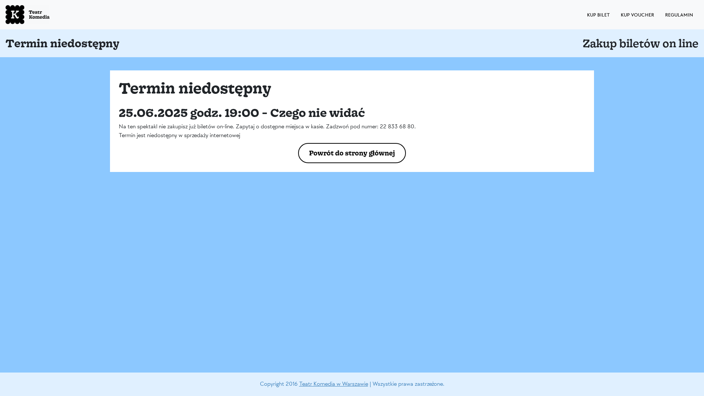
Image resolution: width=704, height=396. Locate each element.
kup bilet (598, 15)
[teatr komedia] (44, 14)
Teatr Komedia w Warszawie (333, 384)
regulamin (679, 15)
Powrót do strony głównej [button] (352, 153)
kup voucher (637, 15)
